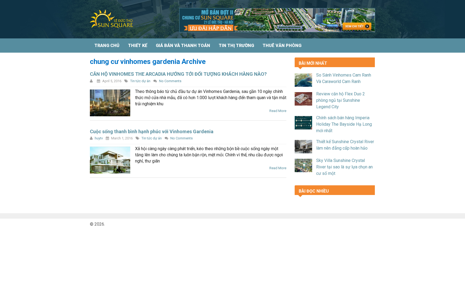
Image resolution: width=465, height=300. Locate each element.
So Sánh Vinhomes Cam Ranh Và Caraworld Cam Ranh (343, 78)
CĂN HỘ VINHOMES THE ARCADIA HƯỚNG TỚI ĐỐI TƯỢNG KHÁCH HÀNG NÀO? (178, 74)
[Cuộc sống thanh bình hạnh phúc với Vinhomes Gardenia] (110, 160)
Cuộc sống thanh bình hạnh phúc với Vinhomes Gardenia (151, 131)
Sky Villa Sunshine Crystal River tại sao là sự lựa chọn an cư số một (344, 167)
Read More (277, 111)
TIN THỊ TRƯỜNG (236, 45)
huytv (99, 138)
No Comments (170, 81)
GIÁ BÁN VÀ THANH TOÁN (183, 45)
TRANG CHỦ (106, 45)
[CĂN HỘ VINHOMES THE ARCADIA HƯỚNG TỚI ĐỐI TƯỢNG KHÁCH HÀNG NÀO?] (110, 102)
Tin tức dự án (140, 81)
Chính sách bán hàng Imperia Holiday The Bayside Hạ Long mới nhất (344, 124)
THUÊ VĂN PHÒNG (282, 45)
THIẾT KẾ (137, 45)
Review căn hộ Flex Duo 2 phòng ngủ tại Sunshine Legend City (340, 100)
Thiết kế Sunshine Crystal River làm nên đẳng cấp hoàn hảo (345, 145)
